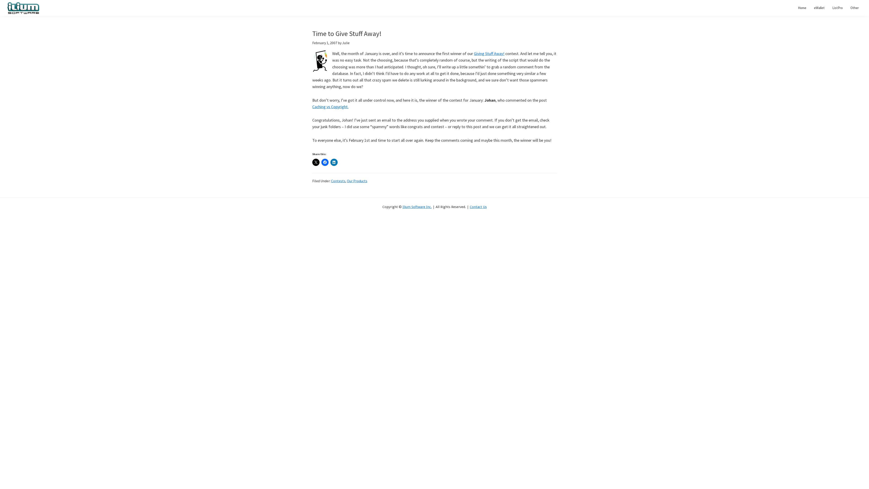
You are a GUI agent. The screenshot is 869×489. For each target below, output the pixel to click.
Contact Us (478, 207)
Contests (338, 181)
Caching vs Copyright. (330, 106)
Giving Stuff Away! (489, 53)
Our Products (357, 181)
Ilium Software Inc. (417, 207)
